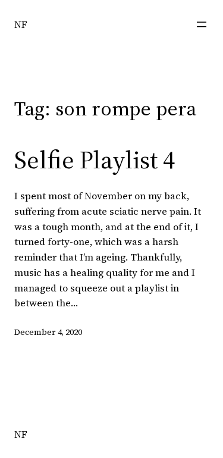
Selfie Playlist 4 (94, 159)
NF (20, 24)
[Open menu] (201, 24)
